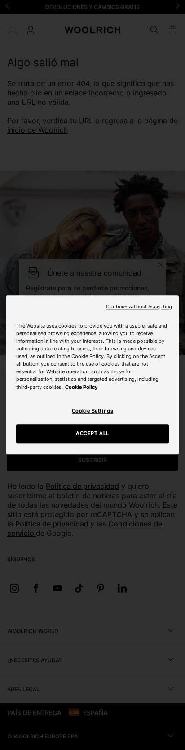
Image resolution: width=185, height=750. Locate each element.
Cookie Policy (81, 387)
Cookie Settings (93, 411)
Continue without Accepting (139, 307)
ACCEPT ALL (92, 434)
